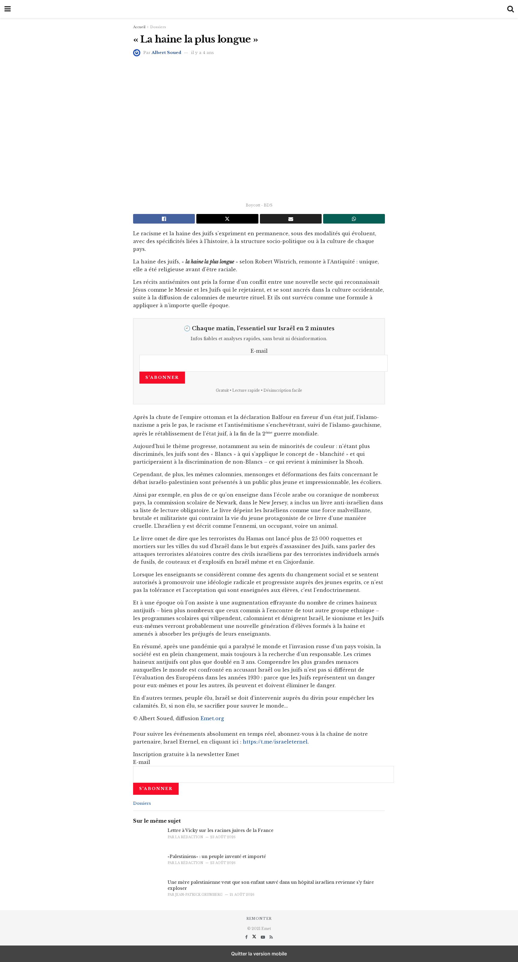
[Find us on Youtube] (263, 937)
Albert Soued (166, 52)
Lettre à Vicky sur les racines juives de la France (220, 830)
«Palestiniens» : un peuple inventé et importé (217, 856)
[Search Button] (510, 9)
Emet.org (212, 718)
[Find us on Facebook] (247, 937)
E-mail (259, 351)
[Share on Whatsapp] (354, 219)
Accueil (139, 27)
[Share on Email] (291, 219)
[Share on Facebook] (164, 219)
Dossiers (158, 27)
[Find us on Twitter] (255, 937)
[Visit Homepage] (259, 9)
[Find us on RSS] (271, 937)
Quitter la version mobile (259, 954)
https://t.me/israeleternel (275, 742)
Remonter (259, 918)
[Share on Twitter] (227, 219)
